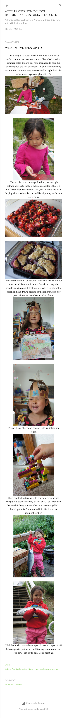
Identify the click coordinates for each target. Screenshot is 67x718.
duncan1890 (42, 709)
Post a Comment (14, 684)
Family (15, 669)
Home (8, 29)
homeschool (41, 669)
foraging (23, 669)
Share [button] (7, 665)
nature (51, 669)
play (57, 669)
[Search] (60, 5)
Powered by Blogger (36, 703)
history (31, 669)
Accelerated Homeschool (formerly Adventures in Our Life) (31, 13)
